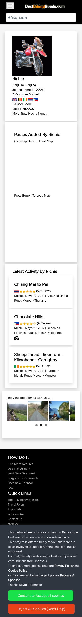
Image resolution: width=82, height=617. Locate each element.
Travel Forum (16, 504)
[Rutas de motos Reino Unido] (14, 99)
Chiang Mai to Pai (31, 284)
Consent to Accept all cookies (41, 595)
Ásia (50, 295)
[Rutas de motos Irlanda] (24, 99)
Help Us (13, 524)
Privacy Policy (64, 565)
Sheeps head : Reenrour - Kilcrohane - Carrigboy (38, 357)
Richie (18, 295)
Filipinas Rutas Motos (29, 332)
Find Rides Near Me (20, 464)
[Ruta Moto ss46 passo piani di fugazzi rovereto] (17, 411)
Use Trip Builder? (19, 469)
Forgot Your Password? (23, 478)
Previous (13, 411)
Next (69, 411)
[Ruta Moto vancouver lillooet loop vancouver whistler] (59, 411)
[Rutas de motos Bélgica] (19, 99)
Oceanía (52, 328)
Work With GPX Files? (21, 473)
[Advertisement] (41, 168)
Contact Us (15, 519)
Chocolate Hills (28, 316)
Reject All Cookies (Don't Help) (41, 608)
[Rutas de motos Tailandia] (30, 99)
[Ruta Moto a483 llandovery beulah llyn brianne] (38, 411)
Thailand (40, 300)
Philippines (54, 332)
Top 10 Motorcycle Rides (23, 500)
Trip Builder (15, 509)
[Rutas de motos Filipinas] (35, 99)
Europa (51, 370)
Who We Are (16, 514)
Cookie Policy (17, 570)
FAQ (10, 488)
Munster (50, 375)
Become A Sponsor (20, 483)
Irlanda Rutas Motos (27, 375)
